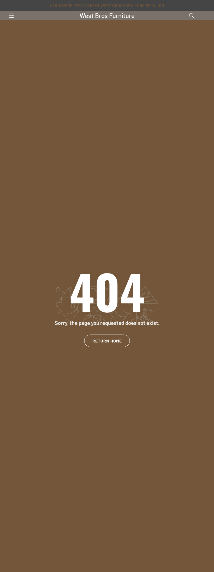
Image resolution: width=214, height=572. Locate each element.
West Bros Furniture (107, 15)
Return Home (107, 340)
